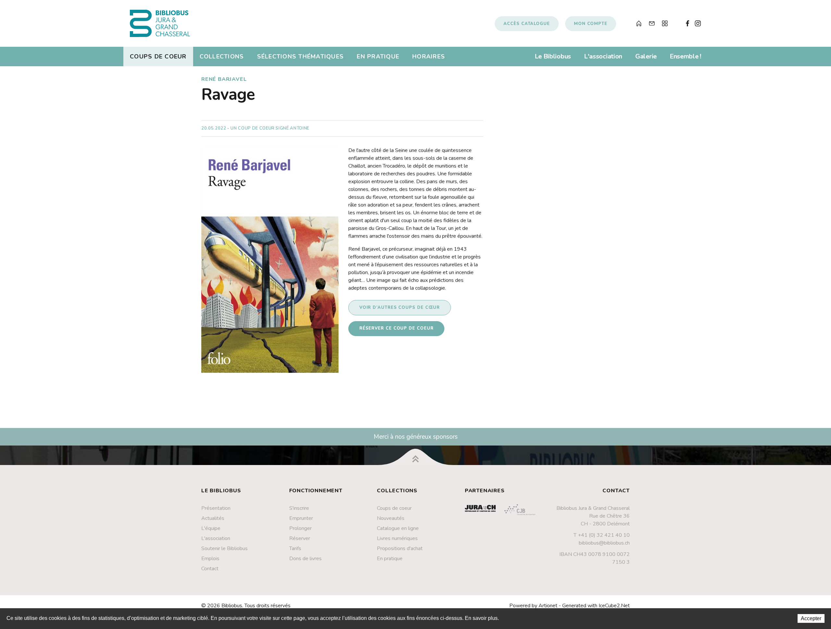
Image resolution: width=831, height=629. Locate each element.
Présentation (215, 508)
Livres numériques (397, 538)
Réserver (299, 538)
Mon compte (590, 24)
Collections (222, 56)
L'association (603, 56)
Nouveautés (390, 518)
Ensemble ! (685, 56)
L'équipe (210, 528)
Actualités (212, 518)
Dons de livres (305, 558)
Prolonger (300, 528)
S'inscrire (299, 508)
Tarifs (295, 548)
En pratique (378, 56)
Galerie (646, 56)
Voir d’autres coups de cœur (399, 307)
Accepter (811, 618)
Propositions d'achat (400, 548)
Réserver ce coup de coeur (396, 328)
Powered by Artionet (533, 605)
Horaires (428, 56)
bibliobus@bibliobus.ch (604, 543)
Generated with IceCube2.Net (596, 605)
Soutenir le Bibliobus (224, 548)
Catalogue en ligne (398, 528)
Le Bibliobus (553, 56)
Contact (209, 568)
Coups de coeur (158, 56)
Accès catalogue (526, 24)
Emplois (210, 558)
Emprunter (301, 518)
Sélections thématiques (300, 56)
